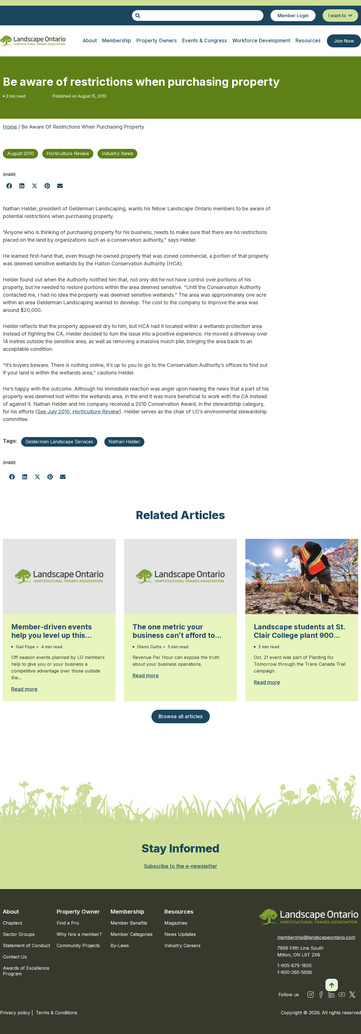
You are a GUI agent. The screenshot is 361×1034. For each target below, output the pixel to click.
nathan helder (124, 441)
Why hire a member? (79, 934)
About (11, 911)
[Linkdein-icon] (331, 994)
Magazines (175, 923)
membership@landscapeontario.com (316, 937)
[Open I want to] (350, 15)
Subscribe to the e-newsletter (180, 866)
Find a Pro (68, 923)
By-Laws (120, 945)
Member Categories (132, 934)
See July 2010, (78, 412)
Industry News (117, 153)
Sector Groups (19, 934)
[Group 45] (352, 994)
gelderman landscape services (59, 441)
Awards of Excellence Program (26, 970)
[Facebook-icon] (321, 994)
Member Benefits (129, 923)
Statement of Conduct (26, 945)
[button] (9, 185)
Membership (127, 911)
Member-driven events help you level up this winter (51, 631)
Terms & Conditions (56, 1012)
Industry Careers (182, 945)
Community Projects (78, 945)
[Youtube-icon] (342, 994)
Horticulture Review (68, 153)
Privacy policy (16, 1012)
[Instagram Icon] (310, 994)
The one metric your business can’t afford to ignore (174, 631)
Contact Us (15, 957)
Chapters (12, 923)
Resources (178, 911)
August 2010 (20, 153)
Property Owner (78, 911)
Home (10, 127)
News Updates (180, 934)
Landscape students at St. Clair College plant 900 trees (299, 631)
